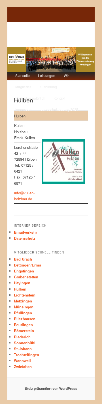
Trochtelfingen (26, 354)
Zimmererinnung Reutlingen (41, 34)
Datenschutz (24, 238)
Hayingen (22, 282)
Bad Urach (23, 259)
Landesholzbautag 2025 (59, 109)
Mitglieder (23, 86)
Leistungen (46, 75)
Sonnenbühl (24, 342)
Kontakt (59, 98)
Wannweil (22, 360)
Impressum (23, 109)
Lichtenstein (24, 295)
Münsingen (23, 307)
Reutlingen (23, 324)
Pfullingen (23, 312)
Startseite (22, 75)
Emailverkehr (25, 232)
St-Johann (23, 348)
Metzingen (23, 301)
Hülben (20, 289)
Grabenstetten (26, 277)
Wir (66, 75)
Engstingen (24, 271)
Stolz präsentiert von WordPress (51, 388)
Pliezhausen (24, 318)
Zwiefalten (23, 366)
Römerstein (24, 330)
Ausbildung (48, 86)
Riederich (22, 336)
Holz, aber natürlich (30, 98)
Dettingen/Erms (27, 265)
